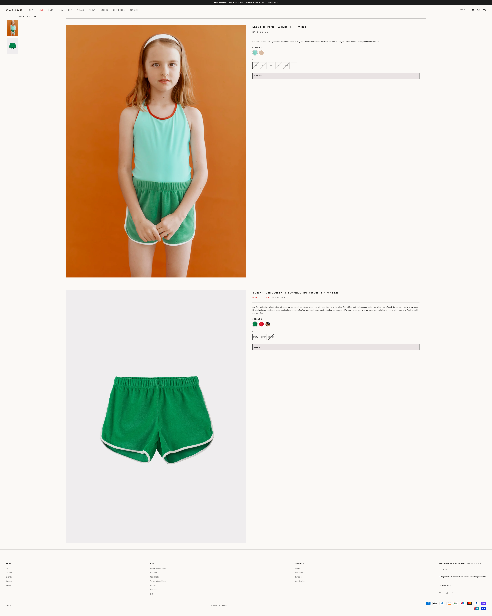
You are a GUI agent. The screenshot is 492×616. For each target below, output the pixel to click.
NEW (31, 10)
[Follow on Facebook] (440, 592)
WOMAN (80, 10)
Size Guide (154, 577)
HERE (484, 577)
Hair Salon (299, 577)
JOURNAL (134, 10)
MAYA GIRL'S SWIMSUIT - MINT (279, 27)
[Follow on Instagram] (446, 592)
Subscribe (445, 586)
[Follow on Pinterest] (453, 592)
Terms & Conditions (158, 581)
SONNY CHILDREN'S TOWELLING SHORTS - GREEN (295, 292)
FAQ (151, 594)
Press (8, 585)
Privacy (153, 585)
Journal (9, 573)
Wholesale (299, 573)
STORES (104, 10)
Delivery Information (158, 568)
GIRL (61, 10)
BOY (70, 10)
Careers (9, 581)
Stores (297, 568)
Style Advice (300, 581)
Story (8, 568)
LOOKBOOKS (119, 10)
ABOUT (92, 10)
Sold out (258, 76)
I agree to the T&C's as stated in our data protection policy (463, 577)
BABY (51, 10)
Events (9, 577)
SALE (41, 10)
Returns (153, 573)
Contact (153, 589)
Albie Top (259, 313)
